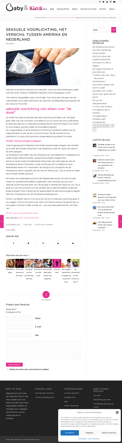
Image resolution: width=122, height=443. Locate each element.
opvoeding (10, 44)
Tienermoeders (99, 53)
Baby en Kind (19, 439)
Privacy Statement (93, 438)
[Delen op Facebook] (13, 243)
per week (97, 395)
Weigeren (89, 433)
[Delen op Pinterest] (43, 243)
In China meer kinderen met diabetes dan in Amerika (102, 109)
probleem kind (69, 397)
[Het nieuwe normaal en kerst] (120, 221)
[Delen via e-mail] (73, 243)
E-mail (38, 327)
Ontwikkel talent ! (99, 116)
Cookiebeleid (82, 438)
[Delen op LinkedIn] (58, 243)
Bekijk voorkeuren (109, 433)
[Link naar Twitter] (103, 2)
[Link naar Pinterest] (110, 2)
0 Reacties (27, 225)
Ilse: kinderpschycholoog (103, 47)
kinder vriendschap (71, 406)
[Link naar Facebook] (100, 2)
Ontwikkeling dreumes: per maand (104, 405)
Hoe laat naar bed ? (71, 393)
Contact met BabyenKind (44, 397)
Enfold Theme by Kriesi (32, 439)
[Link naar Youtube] (114, 2)
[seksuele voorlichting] (43, 66)
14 (112, 126)
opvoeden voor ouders (102, 91)
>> (94, 129)
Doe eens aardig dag (101, 50)
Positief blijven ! (99, 81)
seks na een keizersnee (29, 218)
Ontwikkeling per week (102, 400)
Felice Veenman (46, 225)
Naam (38, 318)
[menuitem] (34, 9)
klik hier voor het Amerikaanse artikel (22, 213)
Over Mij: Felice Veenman (44, 393)
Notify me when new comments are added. (29, 369)
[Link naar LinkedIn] (107, 2)
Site (37, 335)
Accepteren (69, 433)
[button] (117, 412)
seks (13, 230)
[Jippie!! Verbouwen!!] (2, 221)
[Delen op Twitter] (28, 243)
